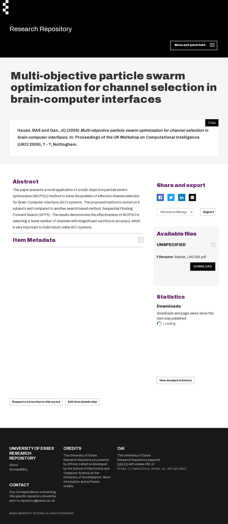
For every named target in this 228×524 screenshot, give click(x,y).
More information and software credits (86, 482)
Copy (210, 121)
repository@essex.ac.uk (37, 500)
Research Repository (40, 29)
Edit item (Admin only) (82, 401)
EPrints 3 (73, 464)
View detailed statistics (175, 380)
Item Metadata (34, 240)
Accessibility (18, 469)
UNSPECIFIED (171, 244)
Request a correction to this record (36, 401)
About (13, 465)
